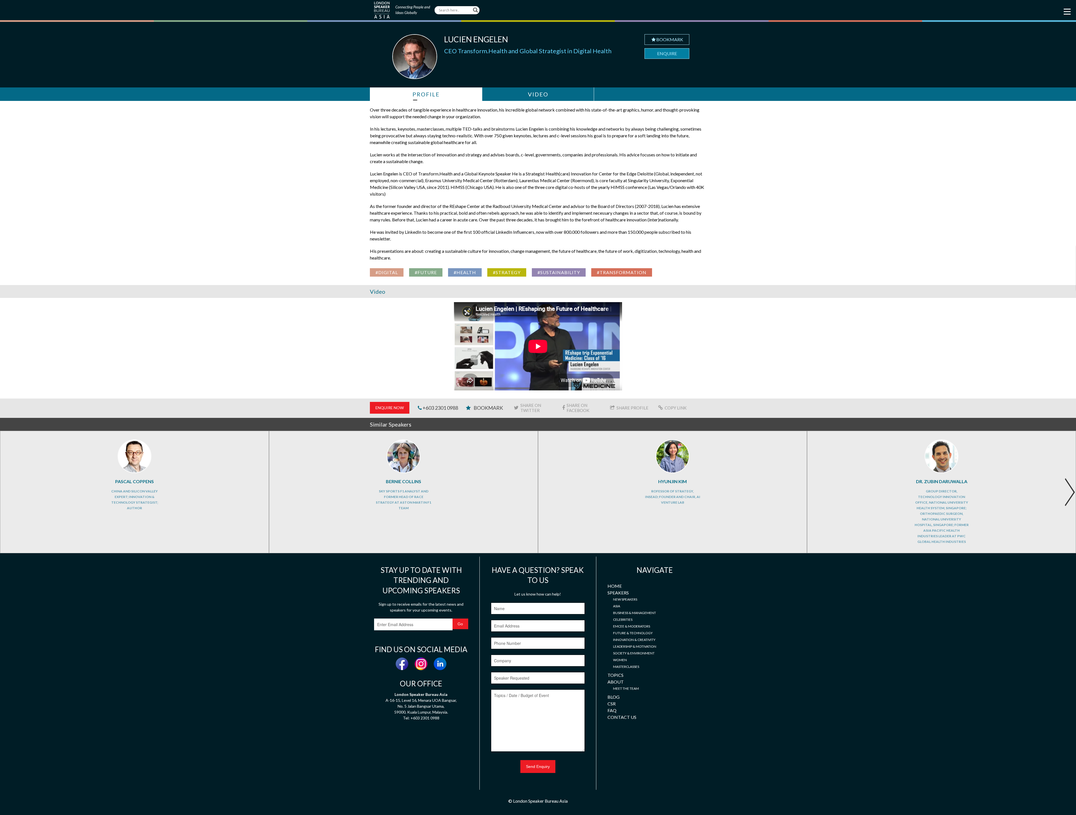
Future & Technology (633, 633)
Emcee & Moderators (631, 626)
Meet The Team (626, 688)
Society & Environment (634, 653)
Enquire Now (389, 407)
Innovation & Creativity (634, 640)
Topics (615, 675)
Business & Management (634, 613)
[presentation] (1069, 492)
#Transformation (621, 272)
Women (620, 660)
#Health (465, 272)
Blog (613, 697)
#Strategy (507, 272)
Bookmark (669, 39)
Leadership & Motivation (634, 646)
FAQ (611, 710)
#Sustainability (558, 272)
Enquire (667, 53)
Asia (616, 606)
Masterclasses (626, 666)
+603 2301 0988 (440, 408)
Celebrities (622, 619)
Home (614, 586)
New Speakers (625, 599)
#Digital (386, 272)
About (615, 681)
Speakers (618, 592)
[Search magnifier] (475, 10)
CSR (611, 703)
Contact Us (621, 717)
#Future (426, 272)
